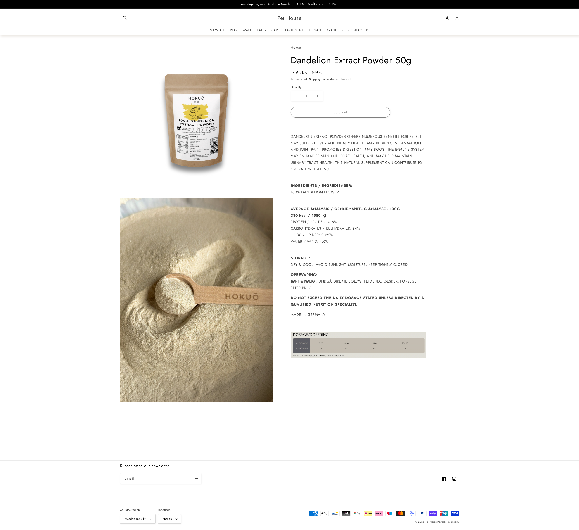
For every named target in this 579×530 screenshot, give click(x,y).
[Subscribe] (196, 478)
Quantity (296, 87)
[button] (125, 18)
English (167, 519)
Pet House (431, 521)
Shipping (315, 79)
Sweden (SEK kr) (136, 519)
